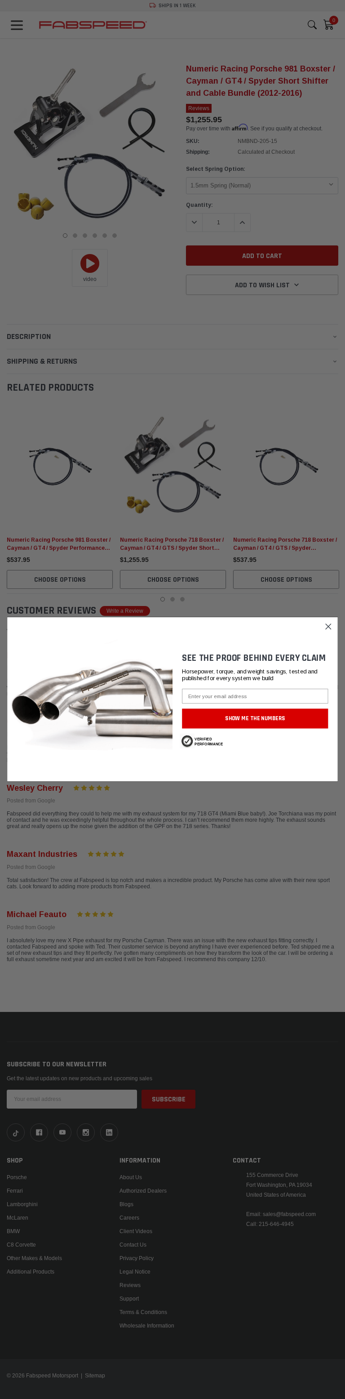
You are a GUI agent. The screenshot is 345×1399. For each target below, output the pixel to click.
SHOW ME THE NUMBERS (255, 718)
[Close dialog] (328, 626)
